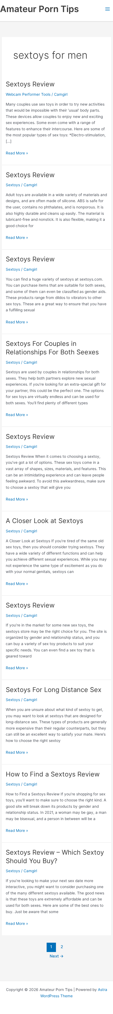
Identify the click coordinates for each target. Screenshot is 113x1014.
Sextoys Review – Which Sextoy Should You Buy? (55, 856)
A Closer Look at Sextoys (44, 521)
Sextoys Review (30, 84)
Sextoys (13, 185)
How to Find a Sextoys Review (53, 774)
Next (57, 956)
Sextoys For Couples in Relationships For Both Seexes (52, 348)
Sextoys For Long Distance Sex (53, 690)
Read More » (17, 153)
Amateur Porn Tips (39, 9)
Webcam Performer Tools (28, 94)
